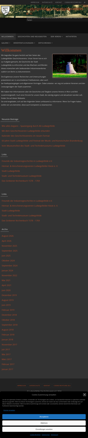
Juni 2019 (6, 305)
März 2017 (7, 359)
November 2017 (9, 344)
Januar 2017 (7, 369)
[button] (84, 395)
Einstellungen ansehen (44, 429)
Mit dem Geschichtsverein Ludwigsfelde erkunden (26, 130)
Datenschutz (46, 435)
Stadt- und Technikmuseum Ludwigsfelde (21, 175)
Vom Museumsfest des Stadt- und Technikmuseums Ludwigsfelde (34, 145)
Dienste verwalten (9, 410)
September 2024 (9, 265)
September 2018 (9, 324)
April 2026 (6, 241)
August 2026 (8, 235)
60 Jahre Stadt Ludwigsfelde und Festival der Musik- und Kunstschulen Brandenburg (42, 140)
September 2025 (9, 250)
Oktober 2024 (8, 260)
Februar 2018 (8, 334)
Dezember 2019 (9, 295)
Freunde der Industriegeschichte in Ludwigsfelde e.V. (27, 161)
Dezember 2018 (9, 314)
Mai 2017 (6, 354)
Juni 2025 (6, 255)
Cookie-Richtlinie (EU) (73, 2)
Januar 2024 (7, 270)
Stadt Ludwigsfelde (11, 171)
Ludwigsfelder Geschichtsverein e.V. (54, 11)
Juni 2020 (6, 290)
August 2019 (8, 300)
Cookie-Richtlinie (35, 435)
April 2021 (6, 285)
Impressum (54, 435)
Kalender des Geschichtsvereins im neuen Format (26, 135)
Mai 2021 (6, 280)
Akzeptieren (44, 417)
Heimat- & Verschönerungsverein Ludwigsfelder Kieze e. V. (30, 166)
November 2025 (9, 245)
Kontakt (58, 2)
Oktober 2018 (8, 319)
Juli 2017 (6, 349)
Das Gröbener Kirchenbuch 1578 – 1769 (21, 180)
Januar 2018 (7, 339)
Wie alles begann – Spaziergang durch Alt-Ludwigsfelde (28, 126)
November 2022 (9, 275)
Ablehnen (44, 423)
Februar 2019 (8, 310)
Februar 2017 (8, 364)
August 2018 (8, 329)
